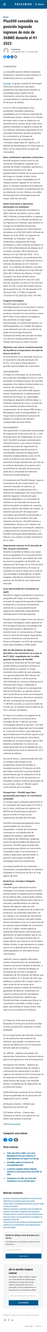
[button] (4, 4)
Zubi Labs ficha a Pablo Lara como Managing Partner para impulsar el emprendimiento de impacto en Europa (23, 1156)
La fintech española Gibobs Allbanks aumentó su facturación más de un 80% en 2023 (24, 1172)
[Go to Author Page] (6, 50)
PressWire (23, 4)
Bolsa (6, 17)
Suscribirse (23, 1256)
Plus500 (6, 83)
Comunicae (15, 49)
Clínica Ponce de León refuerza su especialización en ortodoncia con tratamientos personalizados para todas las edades (23, 1224)
